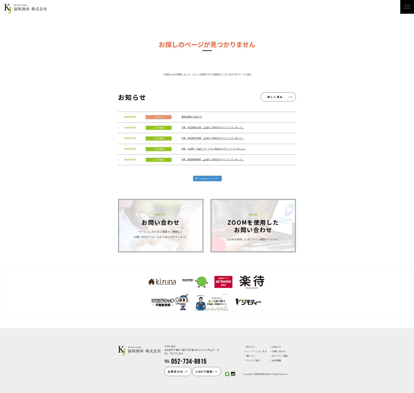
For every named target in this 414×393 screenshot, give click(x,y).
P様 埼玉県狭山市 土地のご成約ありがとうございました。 (213, 127)
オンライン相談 (280, 355)
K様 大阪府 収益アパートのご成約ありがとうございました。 (214, 148)
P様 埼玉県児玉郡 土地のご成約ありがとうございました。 (213, 138)
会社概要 (276, 360)
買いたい (251, 355)
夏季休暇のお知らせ (192, 116)
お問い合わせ (279, 351)
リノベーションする (257, 351)
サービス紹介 (253, 360)
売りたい (251, 346)
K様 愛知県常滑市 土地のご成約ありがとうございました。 (213, 159)
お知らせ (276, 346)
